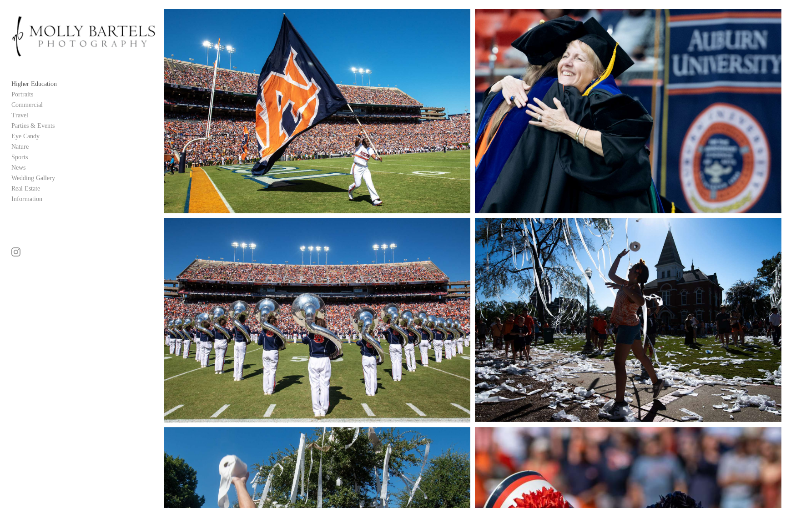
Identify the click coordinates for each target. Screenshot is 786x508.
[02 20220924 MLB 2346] (628, 320)
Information (26, 199)
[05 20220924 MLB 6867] (317, 111)
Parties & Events (33, 125)
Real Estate (25, 188)
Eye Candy (25, 136)
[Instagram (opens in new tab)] (15, 252)
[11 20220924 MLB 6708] (317, 320)
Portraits (22, 94)
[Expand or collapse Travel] (34, 115)
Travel (19, 115)
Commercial (27, 104)
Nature (20, 146)
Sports (19, 157)
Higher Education (34, 83)
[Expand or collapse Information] (48, 198)
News (18, 167)
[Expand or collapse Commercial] (49, 104)
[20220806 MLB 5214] (628, 111)
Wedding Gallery (33, 178)
